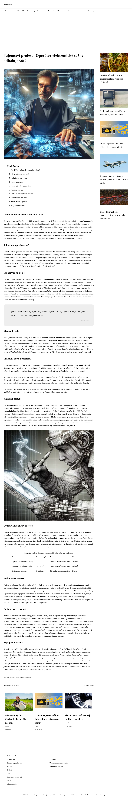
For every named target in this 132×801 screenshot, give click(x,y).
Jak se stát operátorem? (20, 174)
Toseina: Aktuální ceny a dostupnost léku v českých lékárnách (111, 78)
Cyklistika (21, 11)
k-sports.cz (8, 4)
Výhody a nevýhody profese (22, 194)
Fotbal (46, 11)
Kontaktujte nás (26, 677)
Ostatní (60, 11)
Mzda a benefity (17, 182)
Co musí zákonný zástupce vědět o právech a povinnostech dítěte (114, 179)
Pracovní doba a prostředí (21, 186)
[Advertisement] (66, 27)
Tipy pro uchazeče (18, 206)
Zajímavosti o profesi (19, 202)
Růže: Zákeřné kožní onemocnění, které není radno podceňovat (113, 215)
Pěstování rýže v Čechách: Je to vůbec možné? (16, 719)
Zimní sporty (92, 11)
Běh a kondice (10, 11)
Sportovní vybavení (72, 11)
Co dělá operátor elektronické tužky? (25, 170)
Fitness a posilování (34, 11)
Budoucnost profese (19, 198)
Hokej (53, 11)
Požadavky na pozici (19, 178)
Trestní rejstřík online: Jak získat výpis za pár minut (47, 719)
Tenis (84, 11)
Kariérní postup (17, 190)
